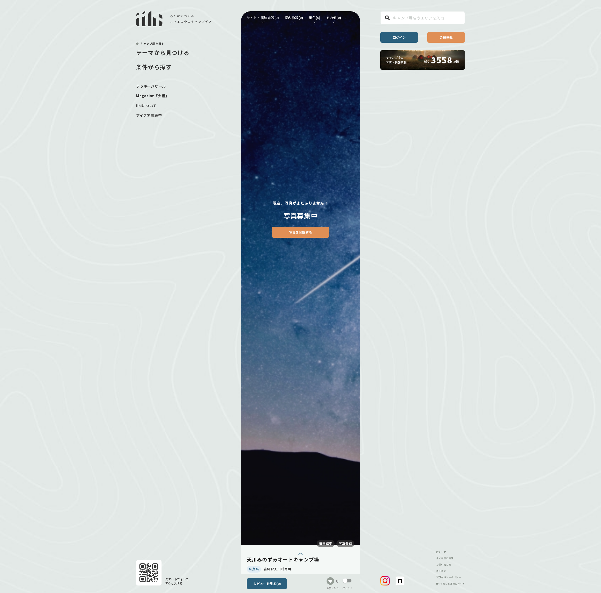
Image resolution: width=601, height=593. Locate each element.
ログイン (399, 37)
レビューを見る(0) (267, 583)
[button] (385, 580)
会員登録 (446, 37)
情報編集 (325, 543)
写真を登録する (300, 232)
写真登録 (345, 543)
